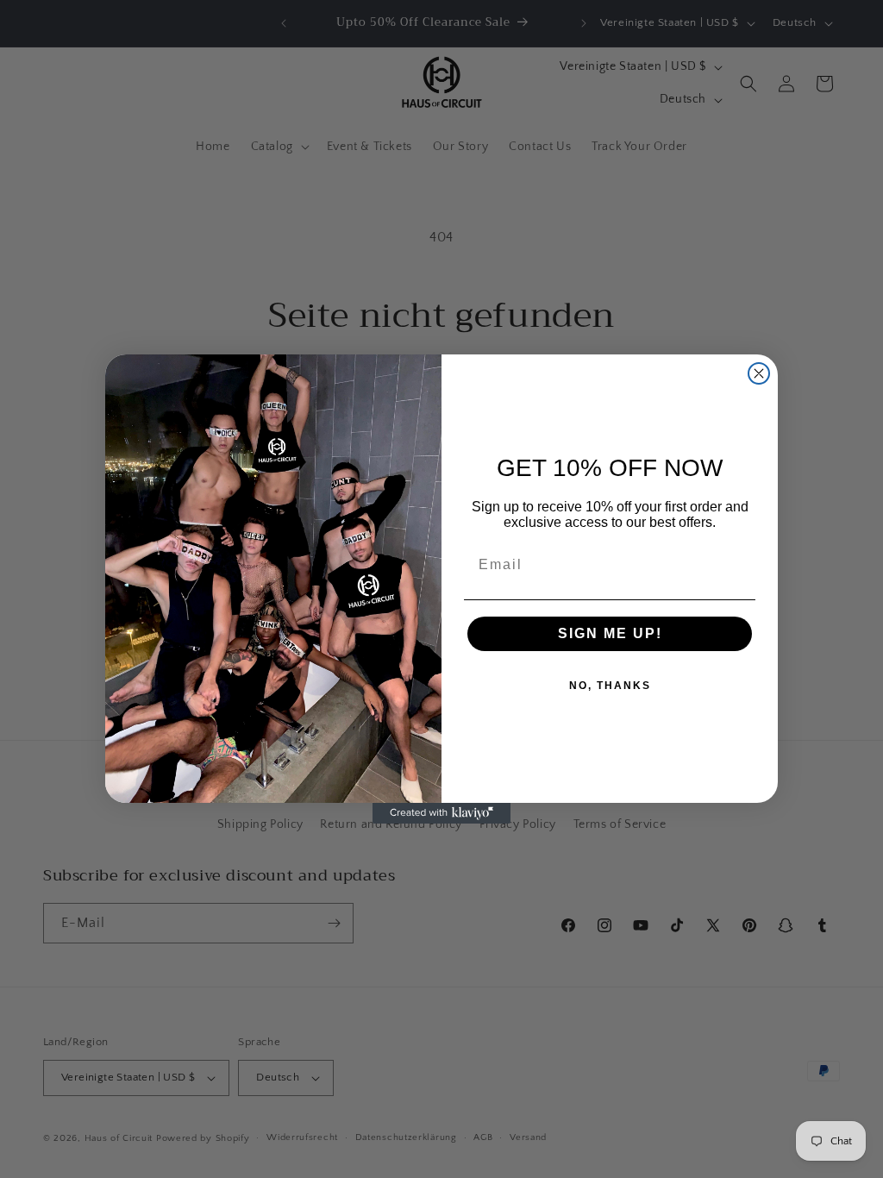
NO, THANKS (610, 686)
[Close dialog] (758, 373)
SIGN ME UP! (610, 633)
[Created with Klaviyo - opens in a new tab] (441, 813)
